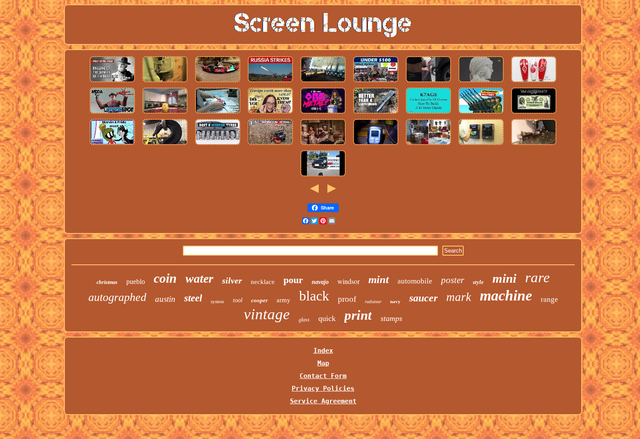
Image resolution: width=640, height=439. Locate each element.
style (478, 282)
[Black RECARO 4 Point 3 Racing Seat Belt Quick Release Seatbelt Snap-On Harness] (428, 82)
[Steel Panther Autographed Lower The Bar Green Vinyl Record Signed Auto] (323, 113)
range (549, 299)
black (314, 296)
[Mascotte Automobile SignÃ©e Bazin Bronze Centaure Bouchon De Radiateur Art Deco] (481, 82)
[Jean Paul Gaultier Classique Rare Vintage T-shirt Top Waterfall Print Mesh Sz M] (428, 145)
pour (293, 279)
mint (378, 279)
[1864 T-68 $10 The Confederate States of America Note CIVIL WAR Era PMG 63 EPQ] (533, 113)
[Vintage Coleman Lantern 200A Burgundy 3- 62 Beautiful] (375, 145)
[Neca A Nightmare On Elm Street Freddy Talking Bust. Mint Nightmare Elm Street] (112, 113)
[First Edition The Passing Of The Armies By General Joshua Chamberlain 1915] (112, 82)
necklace (263, 281)
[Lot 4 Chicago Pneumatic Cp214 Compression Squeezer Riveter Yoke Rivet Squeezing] (323, 82)
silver (232, 280)
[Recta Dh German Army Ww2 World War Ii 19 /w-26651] (481, 113)
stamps (391, 318)
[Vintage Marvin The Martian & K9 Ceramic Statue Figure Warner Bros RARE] (112, 145)
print (358, 315)
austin (165, 299)
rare (537, 277)
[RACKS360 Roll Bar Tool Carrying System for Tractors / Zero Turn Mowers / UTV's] (270, 145)
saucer (423, 298)
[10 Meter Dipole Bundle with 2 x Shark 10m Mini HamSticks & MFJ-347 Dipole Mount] (428, 113)
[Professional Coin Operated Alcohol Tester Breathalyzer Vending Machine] (481, 145)
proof (347, 299)
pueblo (135, 281)
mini (504, 278)
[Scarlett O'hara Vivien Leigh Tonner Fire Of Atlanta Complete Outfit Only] (323, 145)
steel (193, 298)
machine (506, 295)
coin (165, 278)
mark (458, 297)
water (199, 278)
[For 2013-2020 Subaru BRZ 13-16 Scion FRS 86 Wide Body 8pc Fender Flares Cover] (375, 82)
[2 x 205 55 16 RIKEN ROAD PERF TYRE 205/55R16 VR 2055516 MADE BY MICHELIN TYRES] (217, 145)
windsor (348, 281)
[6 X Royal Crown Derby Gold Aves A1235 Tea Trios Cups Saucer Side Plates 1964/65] (217, 113)
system (217, 301)
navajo (320, 282)
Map (323, 363)
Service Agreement (323, 401)
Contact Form (323, 376)
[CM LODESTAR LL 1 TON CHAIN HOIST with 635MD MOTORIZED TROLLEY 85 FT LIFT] (165, 145)
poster (452, 280)
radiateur (373, 301)
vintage (267, 314)
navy (395, 301)
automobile (414, 281)
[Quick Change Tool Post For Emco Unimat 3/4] (533, 145)
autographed (117, 297)
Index (323, 351)
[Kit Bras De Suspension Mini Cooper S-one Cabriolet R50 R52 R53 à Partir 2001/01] (323, 176)
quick (327, 318)
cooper (259, 300)
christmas (107, 282)
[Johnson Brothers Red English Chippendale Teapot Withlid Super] (270, 113)
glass (304, 320)
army (283, 300)
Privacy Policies (323, 388)
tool (238, 300)
